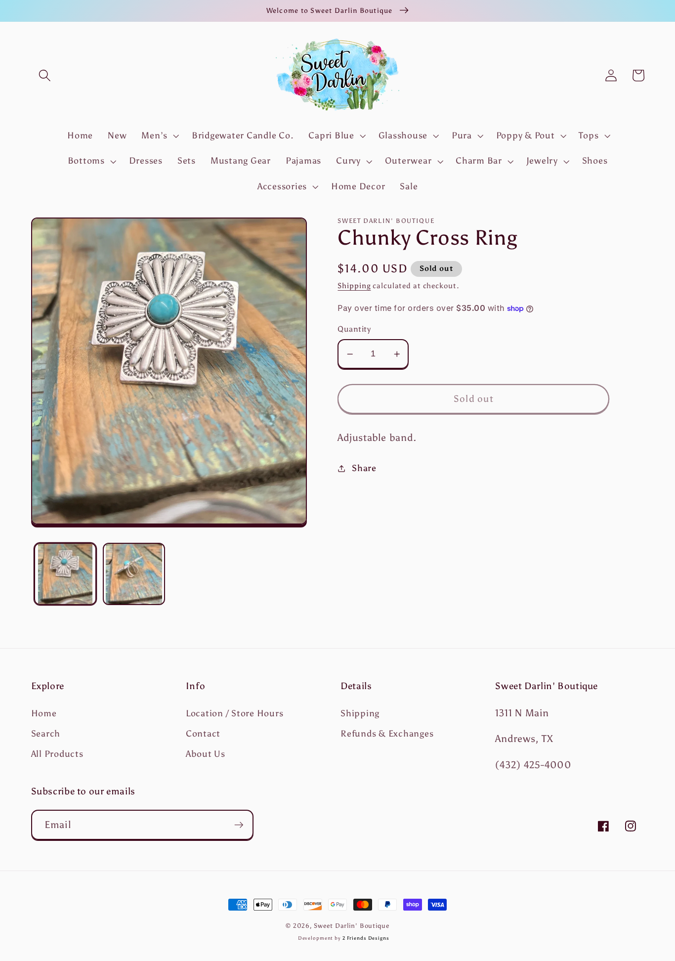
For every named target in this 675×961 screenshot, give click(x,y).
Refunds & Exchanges (386, 733)
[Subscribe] (239, 824)
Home (44, 713)
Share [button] (364, 468)
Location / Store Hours (235, 713)
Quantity (354, 329)
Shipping (354, 285)
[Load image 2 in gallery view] (134, 574)
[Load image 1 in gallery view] (65, 574)
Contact (203, 733)
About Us (205, 753)
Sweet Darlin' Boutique (351, 925)
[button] (44, 75)
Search (46, 733)
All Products (57, 753)
